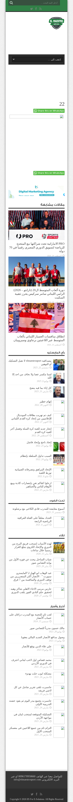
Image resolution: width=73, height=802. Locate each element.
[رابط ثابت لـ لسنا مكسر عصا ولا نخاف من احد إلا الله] (59, 378)
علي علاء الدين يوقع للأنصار (36, 646)
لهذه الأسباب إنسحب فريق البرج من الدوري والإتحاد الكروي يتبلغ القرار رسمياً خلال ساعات (31, 547)
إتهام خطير (45, 401)
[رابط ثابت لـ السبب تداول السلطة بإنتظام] (59, 460)
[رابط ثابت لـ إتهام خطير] (59, 405)
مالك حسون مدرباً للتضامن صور (47, 628)
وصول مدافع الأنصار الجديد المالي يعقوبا (43, 637)
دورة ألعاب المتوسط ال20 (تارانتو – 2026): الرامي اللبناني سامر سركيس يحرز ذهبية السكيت (39, 293)
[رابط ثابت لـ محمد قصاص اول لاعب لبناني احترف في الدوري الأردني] (59, 664)
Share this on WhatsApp (51, 110)
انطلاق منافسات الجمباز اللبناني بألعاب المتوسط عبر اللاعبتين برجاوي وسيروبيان (39, 338)
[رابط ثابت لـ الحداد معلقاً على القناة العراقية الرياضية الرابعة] (59, 522)
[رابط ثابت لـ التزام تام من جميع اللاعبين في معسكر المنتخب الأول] (59, 732)
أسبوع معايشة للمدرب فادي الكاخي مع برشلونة (37, 508)
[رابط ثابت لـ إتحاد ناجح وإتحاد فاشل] (59, 446)
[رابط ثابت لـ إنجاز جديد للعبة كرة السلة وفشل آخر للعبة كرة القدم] (59, 432)
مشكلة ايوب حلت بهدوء (38, 673)
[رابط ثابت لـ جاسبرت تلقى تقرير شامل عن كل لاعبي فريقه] (59, 691)
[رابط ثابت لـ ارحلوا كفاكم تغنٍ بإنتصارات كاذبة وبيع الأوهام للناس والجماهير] (59, 487)
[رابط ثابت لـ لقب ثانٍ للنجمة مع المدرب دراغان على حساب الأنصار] (59, 618)
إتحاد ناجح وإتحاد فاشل (39, 442)
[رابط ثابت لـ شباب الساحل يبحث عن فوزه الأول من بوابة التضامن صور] (59, 563)
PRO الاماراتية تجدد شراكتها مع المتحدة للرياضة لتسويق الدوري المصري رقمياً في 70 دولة (37, 247)
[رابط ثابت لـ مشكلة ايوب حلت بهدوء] (59, 677)
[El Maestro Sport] (36, 23)
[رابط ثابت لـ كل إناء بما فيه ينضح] (59, 392)
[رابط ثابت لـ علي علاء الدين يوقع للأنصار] (59, 650)
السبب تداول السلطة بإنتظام (35, 456)
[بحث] (11, 3)
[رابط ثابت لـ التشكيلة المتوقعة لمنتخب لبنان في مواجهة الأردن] (59, 718)
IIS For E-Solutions (35, 799)
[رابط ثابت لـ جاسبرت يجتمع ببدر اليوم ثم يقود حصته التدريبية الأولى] (59, 704)
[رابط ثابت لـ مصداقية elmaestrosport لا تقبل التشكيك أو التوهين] (59, 364)
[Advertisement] (38, 40)
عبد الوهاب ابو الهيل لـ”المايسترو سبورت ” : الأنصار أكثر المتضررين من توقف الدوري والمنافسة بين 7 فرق (30, 576)
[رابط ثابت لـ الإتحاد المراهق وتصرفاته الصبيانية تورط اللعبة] (59, 473)
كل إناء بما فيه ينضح (40, 388)
